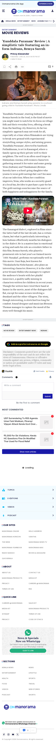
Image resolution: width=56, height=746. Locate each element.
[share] (9, 66)
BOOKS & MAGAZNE (37, 553)
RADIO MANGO (8, 553)
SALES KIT (33, 603)
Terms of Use (8, 589)
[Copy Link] (22, 66)
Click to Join (28, 651)
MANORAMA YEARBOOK (12, 547)
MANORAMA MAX (36, 547)
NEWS (33, 21)
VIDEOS (5, 689)
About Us (6, 572)
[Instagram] (8, 734)
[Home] (2, 21)
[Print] (16, 66)
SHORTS (32, 694)
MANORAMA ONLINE (10, 531)
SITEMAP (5, 614)
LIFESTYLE (33, 673)
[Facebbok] (4, 734)
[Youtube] (13, 734)
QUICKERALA (7, 558)
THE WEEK (6, 542)
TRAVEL (32, 683)
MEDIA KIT (33, 578)
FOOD (4, 683)
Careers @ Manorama (39, 583)
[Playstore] (10, 715)
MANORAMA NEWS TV (38, 542)
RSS (30, 589)
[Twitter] (18, 734)
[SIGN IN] (52, 11)
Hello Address (35, 531)
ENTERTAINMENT (23, 21)
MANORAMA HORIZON (11, 536)
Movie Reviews (15, 33)
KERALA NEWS (11, 21)
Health (5, 678)
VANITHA (32, 536)
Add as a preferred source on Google (29, 344)
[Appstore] (28, 715)
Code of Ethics (36, 619)
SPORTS (32, 678)
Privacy (5, 583)
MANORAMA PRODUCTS (12, 578)
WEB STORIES (34, 689)
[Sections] (3, 11)
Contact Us (34, 572)
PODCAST (6, 694)
